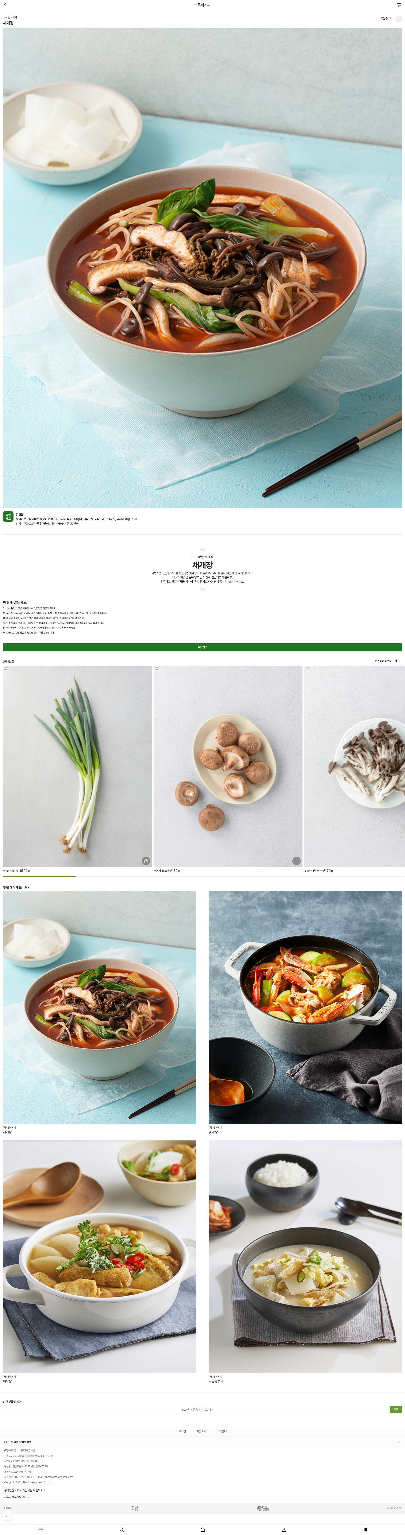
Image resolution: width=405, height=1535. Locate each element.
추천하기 (203, 647)
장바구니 (399, 4)
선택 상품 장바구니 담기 (387, 660)
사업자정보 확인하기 (15, 1497)
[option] (202, 1137)
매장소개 (201, 1431)
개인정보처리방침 (134, 1508)
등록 (395, 1409)
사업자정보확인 (394, 1508)
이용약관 (8, 1508)
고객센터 (222, 1431)
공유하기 (399, 19)
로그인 (182, 1431)
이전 (6, 4)
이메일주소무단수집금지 (263, 1508)
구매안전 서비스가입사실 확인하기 (23, 1490)
